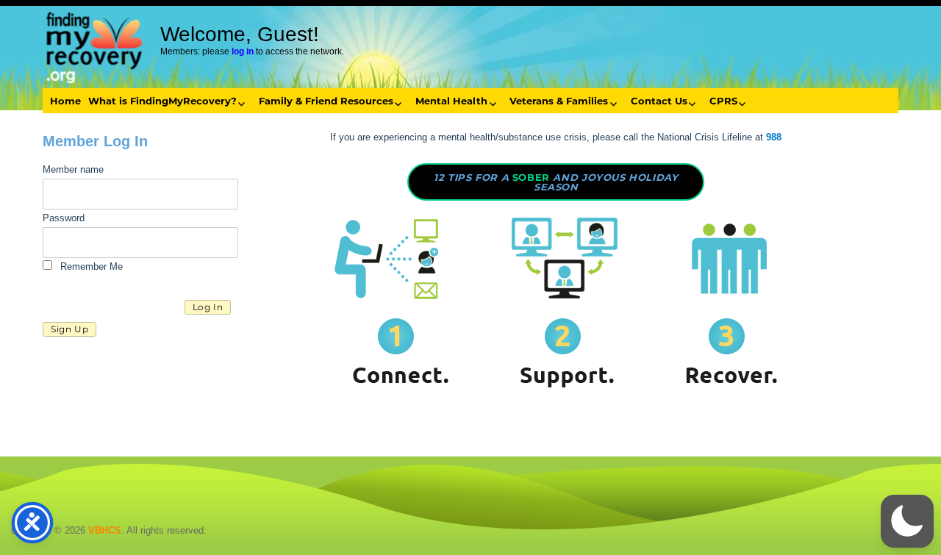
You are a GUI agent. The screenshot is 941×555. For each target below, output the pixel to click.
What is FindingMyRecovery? (162, 101)
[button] (907, 521)
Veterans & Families (558, 101)
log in (243, 51)
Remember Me (90, 266)
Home (65, 101)
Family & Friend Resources (326, 101)
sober (556, 182)
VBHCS (104, 530)
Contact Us (659, 101)
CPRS (723, 101)
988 (773, 137)
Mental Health (451, 101)
